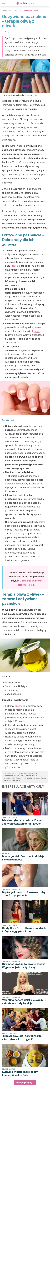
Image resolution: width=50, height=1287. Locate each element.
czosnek (19, 706)
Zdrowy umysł (9, 1033)
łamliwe (36, 331)
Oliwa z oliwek (10, 609)
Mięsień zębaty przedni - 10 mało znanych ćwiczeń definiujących (22, 822)
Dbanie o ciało (8, 1069)
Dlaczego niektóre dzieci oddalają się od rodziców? (23, 858)
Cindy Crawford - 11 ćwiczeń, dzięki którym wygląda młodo (24, 930)
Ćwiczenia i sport (10, 818)
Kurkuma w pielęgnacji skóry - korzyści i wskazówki (20, 1073)
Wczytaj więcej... (25, 1082)
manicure (10, 483)
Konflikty (7, 853)
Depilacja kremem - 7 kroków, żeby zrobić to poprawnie (24, 894)
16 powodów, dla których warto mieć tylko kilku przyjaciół (22, 1037)
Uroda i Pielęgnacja (30, 10)
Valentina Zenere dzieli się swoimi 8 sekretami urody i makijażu (24, 1001)
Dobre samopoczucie (10, 10)
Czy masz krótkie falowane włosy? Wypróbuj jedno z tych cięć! (23, 966)
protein (16, 266)
